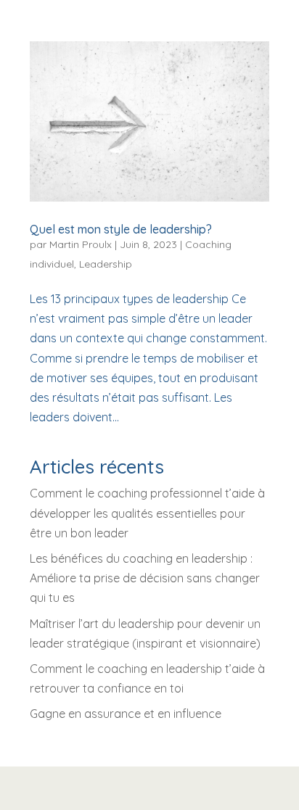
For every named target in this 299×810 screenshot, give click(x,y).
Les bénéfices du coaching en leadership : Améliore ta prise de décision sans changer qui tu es (145, 578)
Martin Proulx (80, 244)
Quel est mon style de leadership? (121, 229)
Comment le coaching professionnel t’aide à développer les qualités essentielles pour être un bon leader (147, 513)
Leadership (105, 263)
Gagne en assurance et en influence (125, 713)
